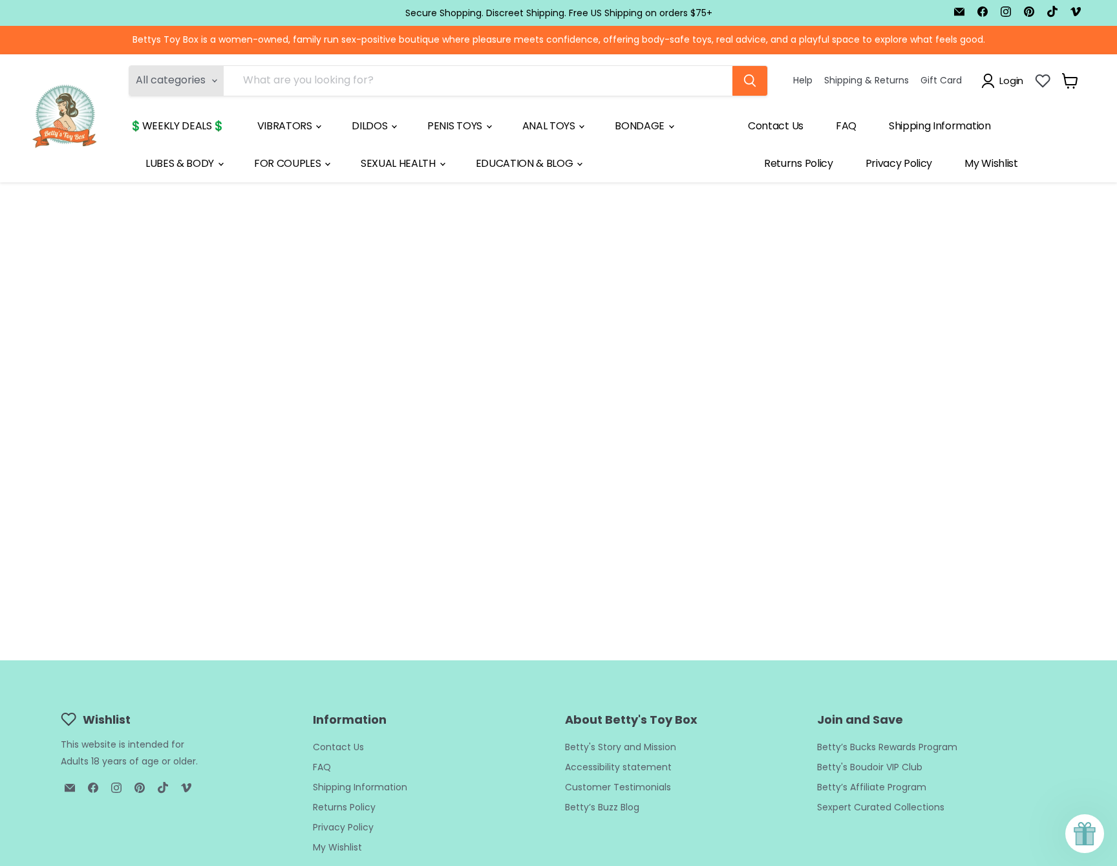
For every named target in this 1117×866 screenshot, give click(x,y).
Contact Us (775, 125)
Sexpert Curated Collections (880, 807)
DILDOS (371, 125)
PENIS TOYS (455, 125)
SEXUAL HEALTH (399, 163)
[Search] (749, 81)
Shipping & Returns (866, 80)
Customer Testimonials (618, 787)
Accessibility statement (618, 767)
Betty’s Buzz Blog (602, 807)
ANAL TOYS (550, 125)
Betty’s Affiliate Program (871, 787)
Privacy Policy (899, 163)
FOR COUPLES (288, 163)
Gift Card (941, 80)
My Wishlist (990, 163)
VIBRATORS (286, 125)
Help (803, 80)
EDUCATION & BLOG (526, 163)
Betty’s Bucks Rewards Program (887, 747)
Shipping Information (940, 125)
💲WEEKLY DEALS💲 (177, 125)
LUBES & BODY (181, 163)
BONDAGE (640, 125)
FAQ (846, 125)
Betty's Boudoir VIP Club (869, 767)
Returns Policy (798, 163)
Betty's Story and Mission (620, 747)
